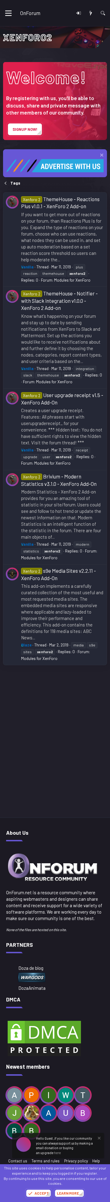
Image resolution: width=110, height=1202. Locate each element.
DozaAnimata (32, 988)
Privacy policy (76, 1160)
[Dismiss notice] (101, 156)
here (57, 1153)
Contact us (17, 1160)
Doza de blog (30, 968)
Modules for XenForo (72, 280)
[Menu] (8, 13)
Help (96, 1160)
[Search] (103, 13)
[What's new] (91, 13)
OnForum (30, 13)
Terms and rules (45, 1160)
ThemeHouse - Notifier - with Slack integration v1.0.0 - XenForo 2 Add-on (59, 300)
